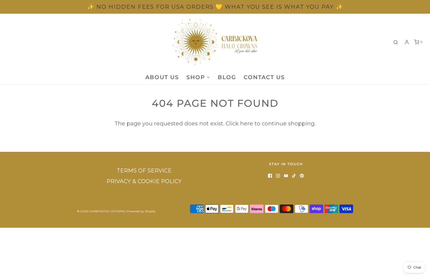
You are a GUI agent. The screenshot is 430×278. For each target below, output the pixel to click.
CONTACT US (264, 77)
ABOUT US (162, 77)
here (246, 123)
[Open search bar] (395, 42)
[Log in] (407, 42)
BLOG (227, 77)
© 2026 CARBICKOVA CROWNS (101, 211)
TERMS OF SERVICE (144, 170)
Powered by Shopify (141, 211)
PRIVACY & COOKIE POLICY (144, 181)
